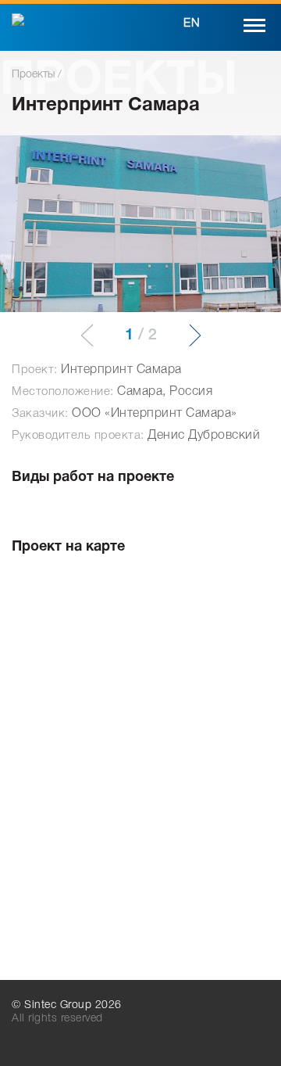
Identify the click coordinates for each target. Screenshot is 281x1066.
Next (188, 335)
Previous (92, 335)
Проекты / (37, 75)
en (192, 23)
